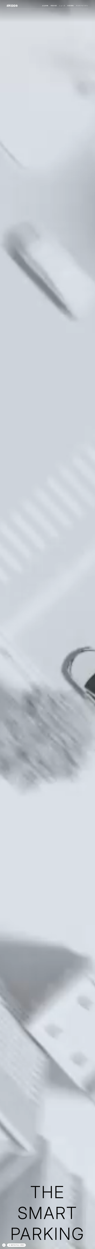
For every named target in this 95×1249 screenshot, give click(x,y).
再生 (4, 1245)
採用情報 (70, 5)
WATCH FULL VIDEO (17, 1245)
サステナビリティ (82, 5)
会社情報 (45, 5)
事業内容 (54, 5)
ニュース (62, 5)
